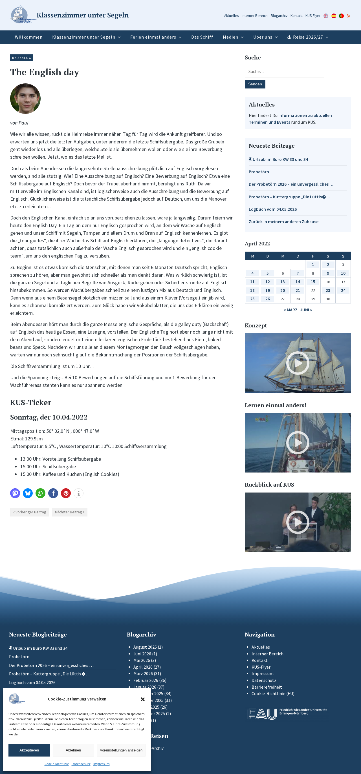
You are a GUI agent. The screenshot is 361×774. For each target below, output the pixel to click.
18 (252, 290)
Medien (230, 37)
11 (252, 281)
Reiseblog (21, 58)
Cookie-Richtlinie (57, 764)
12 (267, 281)
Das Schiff (202, 37)
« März (291, 309)
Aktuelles (231, 15)
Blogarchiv (279, 15)
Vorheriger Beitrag (31, 511)
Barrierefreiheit (267, 687)
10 (343, 273)
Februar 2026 (145, 680)
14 (298, 281)
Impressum (101, 764)
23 (328, 290)
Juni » (306, 309)
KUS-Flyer (312, 15)
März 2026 (143, 673)
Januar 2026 (144, 687)
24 (343, 290)
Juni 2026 (142, 654)
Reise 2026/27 (308, 37)
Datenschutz (81, 764)
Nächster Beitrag (68, 511)
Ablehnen (73, 750)
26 (267, 298)
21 (298, 290)
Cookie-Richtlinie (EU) (273, 693)
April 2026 (143, 667)
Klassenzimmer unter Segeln (83, 37)
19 (267, 290)
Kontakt (296, 15)
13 (282, 281)
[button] (143, 699)
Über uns (262, 37)
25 (252, 298)
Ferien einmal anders (153, 37)
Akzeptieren (29, 750)
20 (282, 290)
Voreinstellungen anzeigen (121, 750)
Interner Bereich (255, 15)
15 (313, 281)
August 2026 (145, 647)
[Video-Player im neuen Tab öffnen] (298, 363)
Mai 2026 (141, 660)
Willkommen (29, 37)
